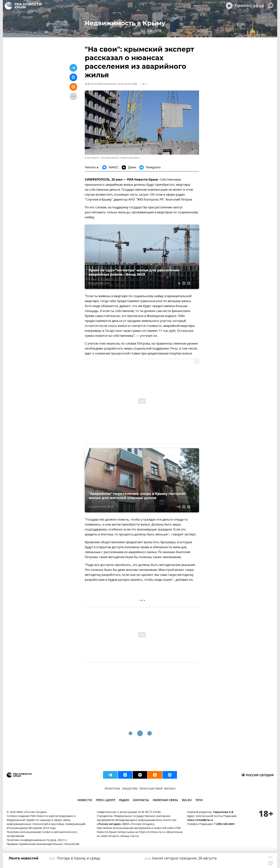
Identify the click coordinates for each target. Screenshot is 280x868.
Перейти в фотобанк (129, 157)
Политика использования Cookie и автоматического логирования (42, 834)
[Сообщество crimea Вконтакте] (125, 775)
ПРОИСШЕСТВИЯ (150, 789)
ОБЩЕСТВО (130, 789)
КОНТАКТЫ (141, 800)
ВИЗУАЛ (169, 789)
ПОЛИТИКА (112, 789)
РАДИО (124, 800)
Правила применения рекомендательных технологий (43, 844)
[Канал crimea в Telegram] (110, 775)
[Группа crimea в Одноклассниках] (155, 775)
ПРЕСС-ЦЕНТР (105, 800)
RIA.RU (187, 800)
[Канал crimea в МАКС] (169, 775)
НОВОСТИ (85, 800)
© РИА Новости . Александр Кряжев (101, 157)
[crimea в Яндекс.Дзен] (140, 775)
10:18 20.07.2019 (93, 83)
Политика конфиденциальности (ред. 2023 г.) (37, 840)
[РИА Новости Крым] (23, 5)
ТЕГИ (198, 800)
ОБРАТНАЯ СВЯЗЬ (165, 800)
